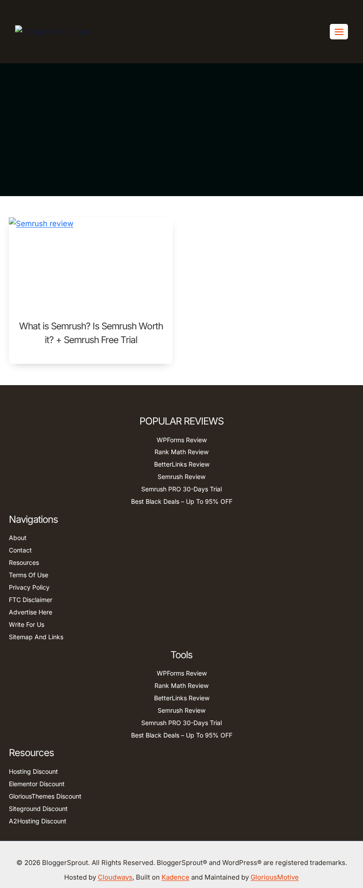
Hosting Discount (33, 771)
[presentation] (91, 263)
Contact (20, 550)
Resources (24, 562)
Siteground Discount (38, 808)
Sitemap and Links (36, 637)
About (18, 537)
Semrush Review (181, 476)
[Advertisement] (181, 130)
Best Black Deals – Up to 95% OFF (181, 501)
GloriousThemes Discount (45, 796)
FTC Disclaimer (30, 599)
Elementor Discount (37, 784)
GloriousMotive (275, 877)
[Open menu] (339, 31)
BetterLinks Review (181, 464)
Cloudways (115, 877)
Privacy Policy (29, 587)
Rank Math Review (181, 452)
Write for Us (26, 624)
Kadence (175, 877)
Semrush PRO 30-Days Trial (181, 489)
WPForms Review (182, 440)
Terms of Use (28, 575)
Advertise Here (30, 612)
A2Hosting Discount (37, 821)
